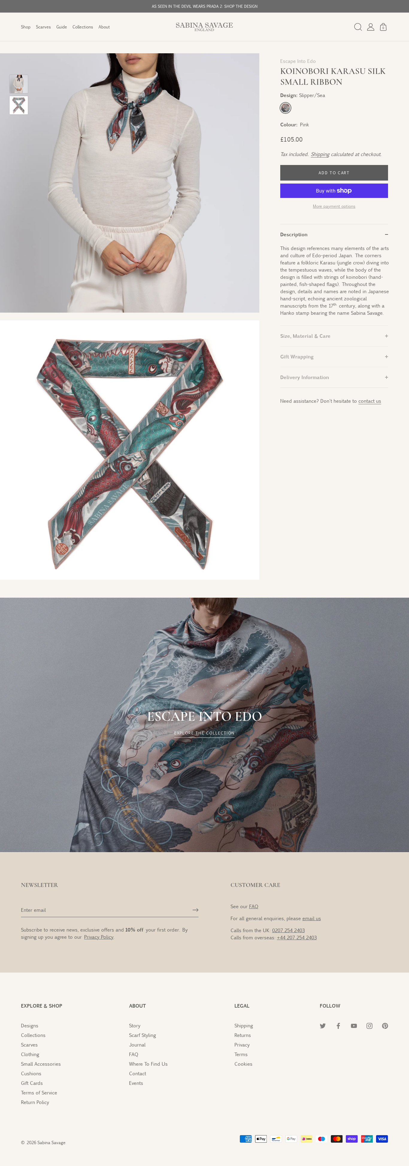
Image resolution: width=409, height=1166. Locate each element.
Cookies (243, 1064)
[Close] (394, 1029)
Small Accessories (41, 1064)
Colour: (289, 124)
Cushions (31, 1073)
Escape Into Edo (298, 61)
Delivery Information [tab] (304, 377)
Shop (26, 27)
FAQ (253, 906)
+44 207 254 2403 (297, 937)
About (104, 27)
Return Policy (35, 1102)
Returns (242, 1035)
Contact (137, 1073)
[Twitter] (308, 1143)
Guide (61, 27)
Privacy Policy (334, 1088)
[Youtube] (334, 1143)
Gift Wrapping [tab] (296, 356)
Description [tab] (293, 234)
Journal (137, 1044)
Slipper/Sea (285, 108)
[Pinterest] (360, 1143)
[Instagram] (347, 1143)
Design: (302, 95)
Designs (29, 1025)
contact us (369, 401)
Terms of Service (39, 1092)
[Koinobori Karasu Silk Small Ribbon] (18, 84)
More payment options (334, 206)
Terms (241, 1054)
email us (311, 918)
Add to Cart (334, 172)
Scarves (43, 27)
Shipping (319, 154)
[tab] (334, 285)
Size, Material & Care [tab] (305, 336)
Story (134, 1025)
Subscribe (334, 1125)
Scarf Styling (142, 1035)
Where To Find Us (148, 1064)
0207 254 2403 (288, 930)
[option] (18, 85)
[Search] (358, 27)
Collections (82, 27)
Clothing (30, 1054)
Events (136, 1083)
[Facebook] (321, 1143)
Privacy (242, 1044)
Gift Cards (32, 1083)
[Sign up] (196, 910)
